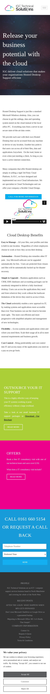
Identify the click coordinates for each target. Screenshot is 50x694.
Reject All (25, 689)
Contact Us (25, 631)
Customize (25, 682)
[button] (23, 197)
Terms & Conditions (25, 641)
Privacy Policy (25, 637)
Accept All (25, 674)
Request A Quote (25, 634)
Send (25, 562)
